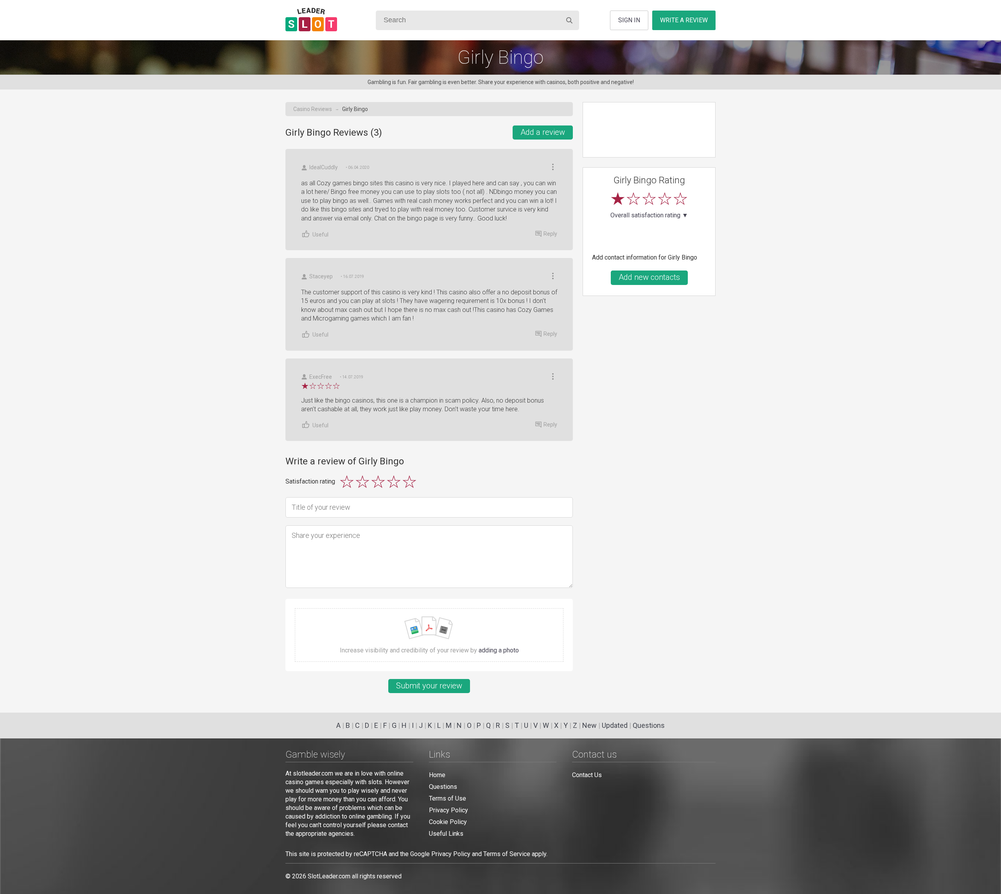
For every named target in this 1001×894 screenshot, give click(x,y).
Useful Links (446, 833)
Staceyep (321, 276)
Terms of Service (506, 854)
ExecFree (320, 377)
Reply (550, 234)
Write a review (684, 20)
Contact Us (587, 775)
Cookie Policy (448, 822)
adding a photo (499, 650)
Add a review (542, 132)
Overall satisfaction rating (649, 215)
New (589, 725)
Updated (615, 725)
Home (437, 775)
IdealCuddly (323, 167)
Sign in (629, 20)
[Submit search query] (569, 20)
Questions (649, 725)
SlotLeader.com (329, 876)
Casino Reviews (312, 109)
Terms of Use (447, 798)
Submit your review (429, 685)
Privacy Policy (448, 810)
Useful (320, 234)
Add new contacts (649, 277)
